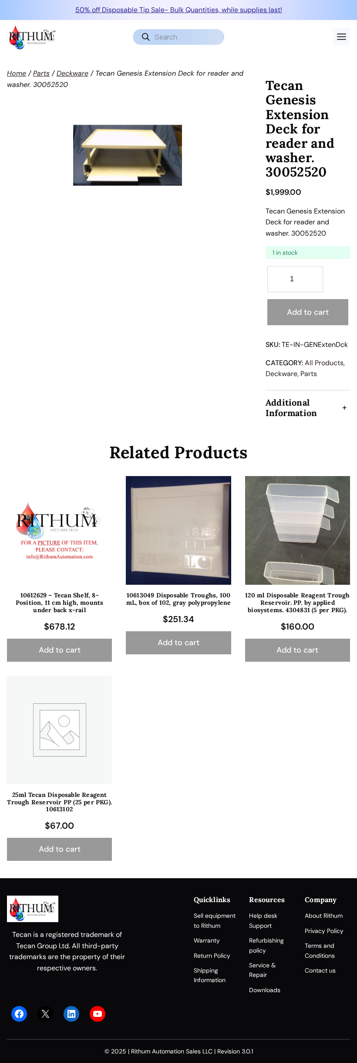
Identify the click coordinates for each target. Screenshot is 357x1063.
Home (16, 73)
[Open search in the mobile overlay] (178, 37)
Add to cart (308, 312)
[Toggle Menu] (341, 37)
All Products (324, 362)
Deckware (72, 73)
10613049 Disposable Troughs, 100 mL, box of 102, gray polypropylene (178, 599)
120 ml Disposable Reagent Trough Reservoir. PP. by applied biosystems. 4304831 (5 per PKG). (297, 602)
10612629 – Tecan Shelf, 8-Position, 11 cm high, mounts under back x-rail (60, 602)
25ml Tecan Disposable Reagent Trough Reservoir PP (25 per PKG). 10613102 (59, 802)
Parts (41, 73)
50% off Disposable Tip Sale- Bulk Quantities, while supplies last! (178, 9)
